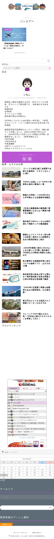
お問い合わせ (36, 532)
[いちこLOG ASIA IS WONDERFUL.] (27, 11)
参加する (43, 440)
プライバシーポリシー (20, 532)
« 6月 (2, 480)
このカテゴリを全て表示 (27, 437)
